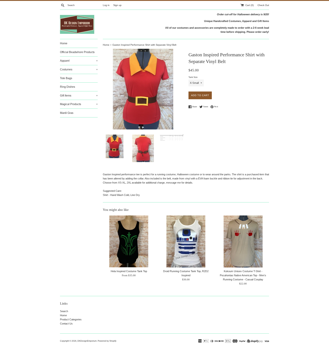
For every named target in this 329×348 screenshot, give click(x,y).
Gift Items (79, 95)
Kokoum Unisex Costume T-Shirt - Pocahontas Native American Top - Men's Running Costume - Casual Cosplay (243, 275)
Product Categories (71, 319)
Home (63, 43)
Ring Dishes (67, 86)
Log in (106, 5)
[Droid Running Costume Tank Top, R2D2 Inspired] (186, 241)
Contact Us (66, 323)
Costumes (79, 69)
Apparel (79, 60)
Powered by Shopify (107, 341)
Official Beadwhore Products (77, 52)
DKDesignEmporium (87, 341)
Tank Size (193, 77)
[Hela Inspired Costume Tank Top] (129, 241)
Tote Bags (66, 78)
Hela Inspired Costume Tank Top (129, 271)
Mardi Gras (66, 112)
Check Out (263, 5)
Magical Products (79, 104)
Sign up (117, 5)
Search (64, 311)
